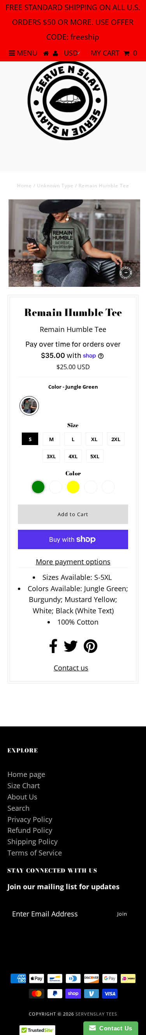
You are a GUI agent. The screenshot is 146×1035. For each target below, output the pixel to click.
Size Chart (23, 785)
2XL (115, 439)
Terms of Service (34, 852)
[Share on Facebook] (53, 648)
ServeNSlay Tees (96, 1014)
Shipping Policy (32, 841)
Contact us (71, 667)
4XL (73, 456)
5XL (94, 456)
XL (94, 439)
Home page (26, 774)
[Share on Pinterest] (90, 648)
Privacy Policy (29, 819)
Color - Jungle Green (73, 386)
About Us (22, 796)
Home (24, 185)
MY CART (114, 53)
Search (18, 808)
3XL (51, 456)
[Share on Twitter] (71, 648)
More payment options (73, 561)
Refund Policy (29, 830)
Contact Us (114, 1028)
